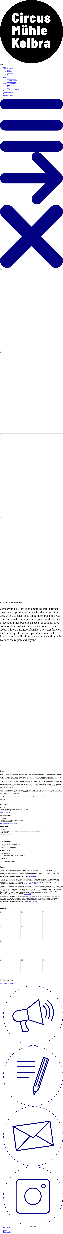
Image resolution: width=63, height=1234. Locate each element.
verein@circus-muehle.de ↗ (7, 983)
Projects (5, 77)
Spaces (8, 70)
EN (4, 1227)
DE (7, 96)
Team (8, 86)
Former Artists (10, 76)
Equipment (9, 71)
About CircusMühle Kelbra (10, 83)
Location (9, 74)
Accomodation (10, 73)
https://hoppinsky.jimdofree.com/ (8, 823)
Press (8, 88)
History (8, 85)
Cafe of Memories (11, 82)
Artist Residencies (8, 68)
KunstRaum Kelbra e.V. (13, 89)
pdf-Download (33, 883)
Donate (5, 94)
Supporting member (8, 92)
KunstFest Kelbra (11, 79)
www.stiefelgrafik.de (5, 834)
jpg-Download (33, 876)
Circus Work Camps (12, 80)
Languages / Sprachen (9, 95)
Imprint (5, 1230)
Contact (5, 91)
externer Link (27, 894)
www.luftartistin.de (5, 812)
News (4, 67)
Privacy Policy (7, 1232)
